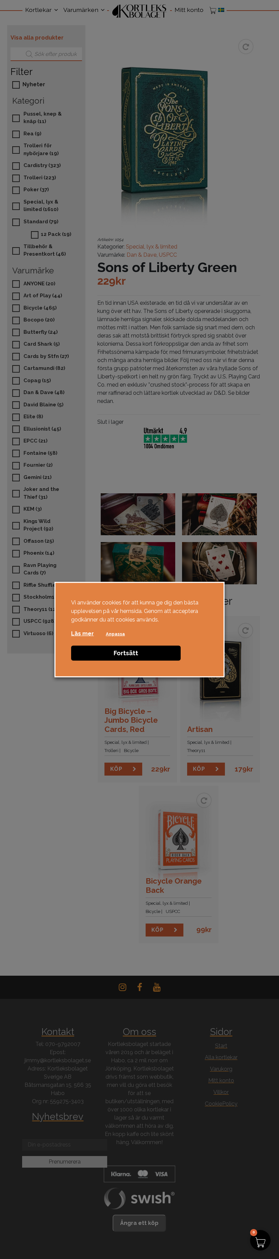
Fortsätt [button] (126, 653)
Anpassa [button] (115, 633)
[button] (260, 1240)
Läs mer (82, 633)
